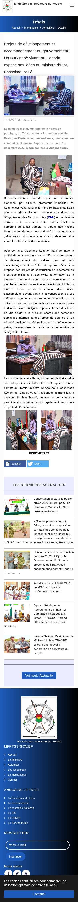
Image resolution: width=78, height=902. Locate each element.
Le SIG (12, 812)
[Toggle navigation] (72, 5)
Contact (12, 779)
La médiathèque (17, 774)
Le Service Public (18, 822)
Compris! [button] (39, 894)
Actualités (14, 764)
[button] (15, 463)
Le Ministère (15, 759)
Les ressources (17, 769)
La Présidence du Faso (21, 798)
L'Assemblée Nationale (21, 807)
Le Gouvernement (18, 803)
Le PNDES (14, 817)
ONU (51, 217)
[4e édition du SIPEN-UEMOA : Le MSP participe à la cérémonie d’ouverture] (17, 590)
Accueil (12, 754)
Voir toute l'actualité (39, 675)
